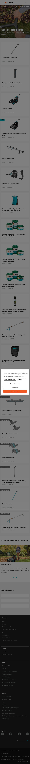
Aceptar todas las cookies (15, 391)
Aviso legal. (19, 379)
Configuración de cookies (15, 383)
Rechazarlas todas (15, 387)
